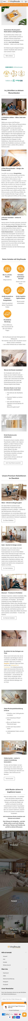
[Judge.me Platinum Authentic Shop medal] (6, 74)
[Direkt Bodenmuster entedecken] (14, 423)
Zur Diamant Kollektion (9, 618)
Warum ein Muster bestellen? (13, 370)
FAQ (4, 959)
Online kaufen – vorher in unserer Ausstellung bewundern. (12, 760)
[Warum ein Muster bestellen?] (14, 358)
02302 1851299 (23, 4)
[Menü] (0, 1)
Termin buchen (9, 778)
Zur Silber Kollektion (8, 520)
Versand (5, 956)
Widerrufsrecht (7, 965)
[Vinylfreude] (14, 1)
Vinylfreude (16, 1010)
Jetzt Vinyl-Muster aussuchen (13, 463)
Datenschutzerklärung (8, 978)
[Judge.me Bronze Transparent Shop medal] (21, 74)
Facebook (5, 984)
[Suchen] (22, 1)
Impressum (6, 973)
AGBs (4, 975)
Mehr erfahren (9, 55)
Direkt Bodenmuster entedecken (10, 436)
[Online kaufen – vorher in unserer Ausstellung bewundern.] (14, 747)
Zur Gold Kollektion (8, 568)
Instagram (5, 981)
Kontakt (5, 962)
